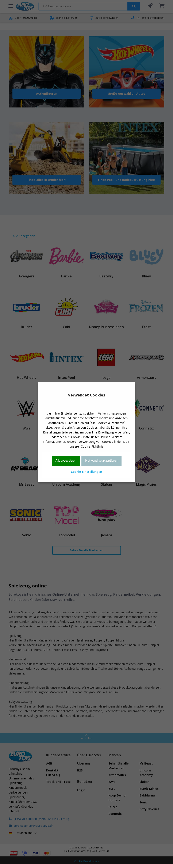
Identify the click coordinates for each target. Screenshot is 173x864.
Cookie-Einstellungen (86, 472)
